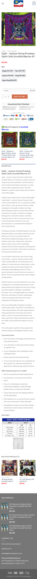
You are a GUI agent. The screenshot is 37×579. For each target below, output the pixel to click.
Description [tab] (6, 166)
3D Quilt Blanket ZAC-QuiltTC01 (27, 480)
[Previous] (1, 148)
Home (3, 51)
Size (3, 67)
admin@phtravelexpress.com (12, 553)
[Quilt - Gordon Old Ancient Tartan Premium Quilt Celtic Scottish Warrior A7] (27, 140)
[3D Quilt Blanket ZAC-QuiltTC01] (27, 468)
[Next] (36, 148)
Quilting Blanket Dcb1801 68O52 (7, 480)
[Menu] (3, 3)
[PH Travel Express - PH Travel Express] (18, 3)
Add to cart (19, 96)
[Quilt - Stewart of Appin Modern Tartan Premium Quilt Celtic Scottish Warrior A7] (9, 140)
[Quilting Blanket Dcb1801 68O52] (9, 468)
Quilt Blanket (12, 51)
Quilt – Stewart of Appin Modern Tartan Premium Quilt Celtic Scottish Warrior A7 (9, 154)
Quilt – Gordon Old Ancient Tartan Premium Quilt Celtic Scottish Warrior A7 (27, 154)
